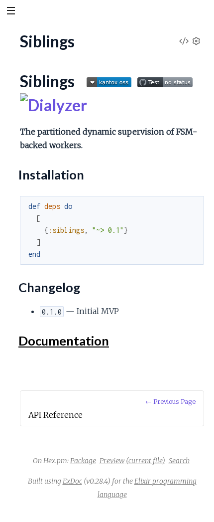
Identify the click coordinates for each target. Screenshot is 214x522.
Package (83, 460)
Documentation (63, 340)
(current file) (145, 460)
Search (179, 461)
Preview (112, 460)
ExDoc (72, 481)
